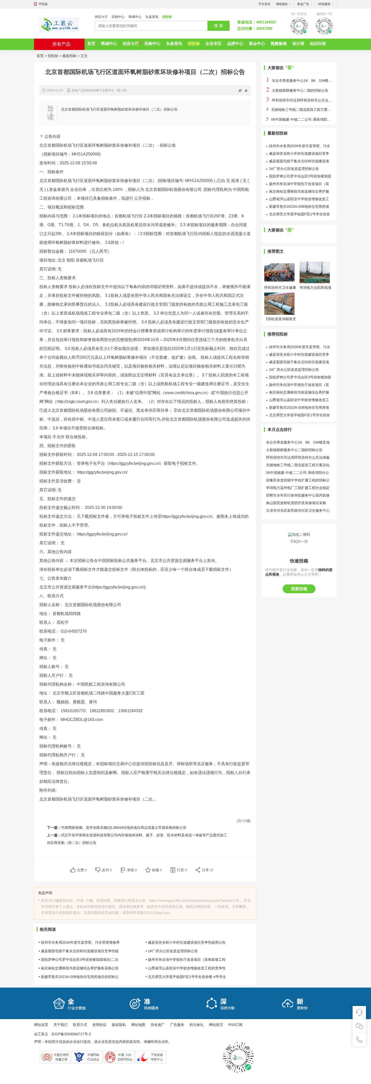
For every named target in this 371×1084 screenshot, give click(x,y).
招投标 (167, 17)
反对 (107, 870)
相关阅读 (48, 929)
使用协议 (99, 1025)
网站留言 (216, 1025)
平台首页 (264, 4)
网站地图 (138, 1025)
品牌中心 (235, 43)
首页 (91, 43)
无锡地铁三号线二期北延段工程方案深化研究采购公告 (311, 110)
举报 (132, 870)
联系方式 (80, 1025)
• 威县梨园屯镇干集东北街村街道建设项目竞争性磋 (79, 951)
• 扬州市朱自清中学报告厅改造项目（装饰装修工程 (186, 960)
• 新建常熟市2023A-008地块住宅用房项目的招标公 (79, 977)
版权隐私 (119, 1025)
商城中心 (135, 17)
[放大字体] (240, 90)
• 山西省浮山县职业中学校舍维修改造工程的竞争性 (186, 968)
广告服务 (177, 1025)
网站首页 (41, 1025)
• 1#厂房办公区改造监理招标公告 (172, 951)
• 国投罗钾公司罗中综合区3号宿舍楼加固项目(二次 (78, 960)
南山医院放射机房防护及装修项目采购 (296, 503)
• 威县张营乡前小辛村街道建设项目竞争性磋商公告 (186, 942)
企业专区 (213, 43)
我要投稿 (299, 589)
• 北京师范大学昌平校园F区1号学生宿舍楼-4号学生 (186, 977)
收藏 (157, 870)
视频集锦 (279, 43)
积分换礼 (197, 1025)
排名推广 (158, 1025)
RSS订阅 (235, 1025)
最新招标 (69, 56)
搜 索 (218, 25)
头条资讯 (151, 17)
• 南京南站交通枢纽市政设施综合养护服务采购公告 (79, 968)
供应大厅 (101, 17)
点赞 (82, 870)
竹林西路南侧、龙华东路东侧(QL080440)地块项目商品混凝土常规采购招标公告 (124, 827)
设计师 (298, 43)
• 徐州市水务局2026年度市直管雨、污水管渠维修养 (79, 942)
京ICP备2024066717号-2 (71, 1034)
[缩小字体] (246, 90)
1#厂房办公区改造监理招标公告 (294, 169)
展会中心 (257, 43)
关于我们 (61, 1025)
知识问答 (318, 43)
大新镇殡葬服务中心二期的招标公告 (297, 90)
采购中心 (118, 17)
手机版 (43, 4)
